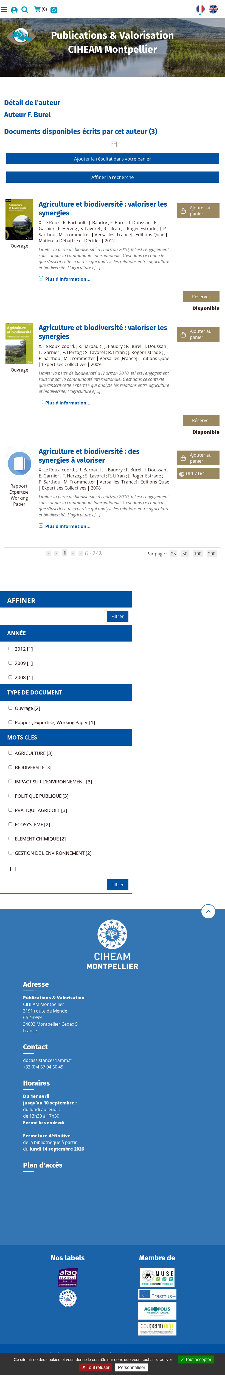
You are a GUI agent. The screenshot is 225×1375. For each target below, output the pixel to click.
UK (212, 8)
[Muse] (157, 1277)
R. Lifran (111, 229)
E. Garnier (49, 352)
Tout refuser (97, 1367)
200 (211, 554)
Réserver (201, 297)
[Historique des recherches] (53, 9)
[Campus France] (68, 1298)
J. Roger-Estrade (139, 229)
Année (16, 633)
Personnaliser (131, 1367)
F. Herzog (67, 229)
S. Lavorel (90, 229)
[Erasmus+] (157, 1294)
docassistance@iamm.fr (47, 1060)
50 (184, 554)
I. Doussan (140, 223)
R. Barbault (74, 223)
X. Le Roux (49, 223)
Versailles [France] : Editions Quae (129, 235)
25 (173, 554)
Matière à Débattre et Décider (69, 241)
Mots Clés (22, 737)
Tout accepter (197, 1359)
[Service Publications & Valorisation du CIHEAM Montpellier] (21, 35)
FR (198, 8)
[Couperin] (157, 1328)
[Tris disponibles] (114, 144)
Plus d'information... (68, 279)
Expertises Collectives (64, 364)
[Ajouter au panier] (183, 211)
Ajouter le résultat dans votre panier (112, 159)
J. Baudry (98, 223)
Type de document (34, 692)
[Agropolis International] (157, 1311)
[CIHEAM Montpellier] (112, 944)
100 (197, 554)
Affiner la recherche (112, 177)
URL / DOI (196, 474)
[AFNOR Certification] (68, 1277)
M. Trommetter (74, 235)
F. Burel (118, 223)
